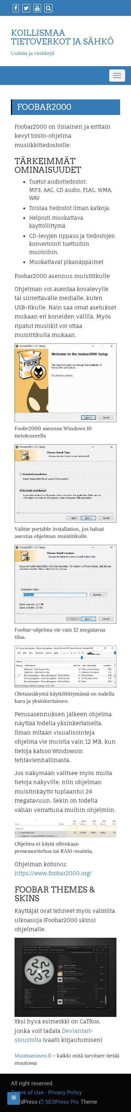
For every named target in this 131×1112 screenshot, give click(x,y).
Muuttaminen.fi (33, 1055)
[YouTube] (36, 8)
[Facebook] (15, 8)
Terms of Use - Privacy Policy (46, 1092)
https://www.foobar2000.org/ (53, 873)
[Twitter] (25, 8)
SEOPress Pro (61, 1102)
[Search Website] (47, 8)
